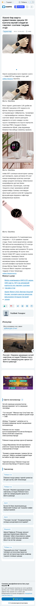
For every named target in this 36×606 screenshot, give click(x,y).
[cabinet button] (32, 6)
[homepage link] (7, 6)
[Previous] (3, 350)
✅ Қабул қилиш (18, 599)
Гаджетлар (7, 31)
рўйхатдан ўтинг (10, 328)
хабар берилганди (9, 273)
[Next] (33, 350)
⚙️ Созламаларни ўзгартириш (18, 603)
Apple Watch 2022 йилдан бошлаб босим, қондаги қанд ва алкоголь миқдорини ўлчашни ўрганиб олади (19, 295)
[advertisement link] (19, 7)
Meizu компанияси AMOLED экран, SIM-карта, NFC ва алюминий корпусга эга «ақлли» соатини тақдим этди (19, 284)
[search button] (27, 6)
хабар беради (7, 79)
